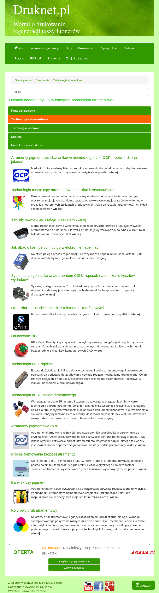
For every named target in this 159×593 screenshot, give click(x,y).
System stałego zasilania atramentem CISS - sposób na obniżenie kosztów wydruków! (73, 278)
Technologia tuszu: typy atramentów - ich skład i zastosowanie (62, 190)
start (21, 48)
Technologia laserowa (25, 128)
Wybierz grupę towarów (74, 561)
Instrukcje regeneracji (44, 48)
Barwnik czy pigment (28, 482)
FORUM (35, 58)
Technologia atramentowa (68, 80)
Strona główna (23, 80)
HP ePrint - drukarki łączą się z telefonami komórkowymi (57, 308)
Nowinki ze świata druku (27, 145)
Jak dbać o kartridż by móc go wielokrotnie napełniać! (55, 247)
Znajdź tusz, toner (78, 58)
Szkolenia (53, 58)
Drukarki (16, 136)
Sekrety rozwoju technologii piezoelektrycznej (48, 219)
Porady (19, 58)
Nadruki (129, 48)
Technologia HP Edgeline (32, 364)
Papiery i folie (108, 48)
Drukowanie (86, 48)
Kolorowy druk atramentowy (34, 510)
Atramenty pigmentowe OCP (34, 426)
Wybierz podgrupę (74, 567)
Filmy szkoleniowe (23, 110)
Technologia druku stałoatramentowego (43, 395)
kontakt (145, 585)
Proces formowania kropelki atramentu (43, 454)
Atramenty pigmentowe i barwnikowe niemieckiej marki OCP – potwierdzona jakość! (74, 159)
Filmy (68, 48)
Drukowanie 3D (24, 336)
